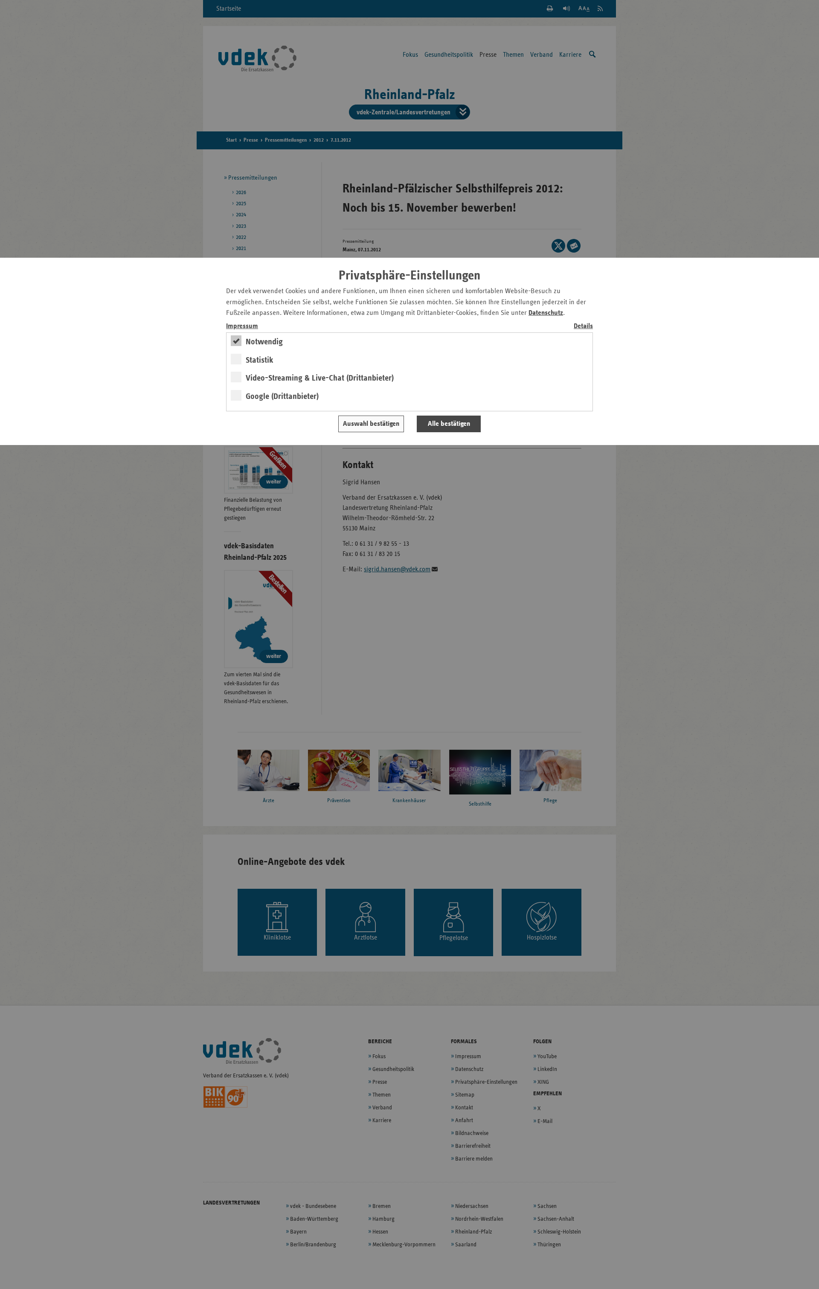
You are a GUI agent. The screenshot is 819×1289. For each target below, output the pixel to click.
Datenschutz (546, 313)
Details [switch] (583, 326)
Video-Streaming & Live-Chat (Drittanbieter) (320, 378)
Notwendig (264, 342)
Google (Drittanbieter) (282, 396)
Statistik (259, 360)
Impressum (242, 326)
